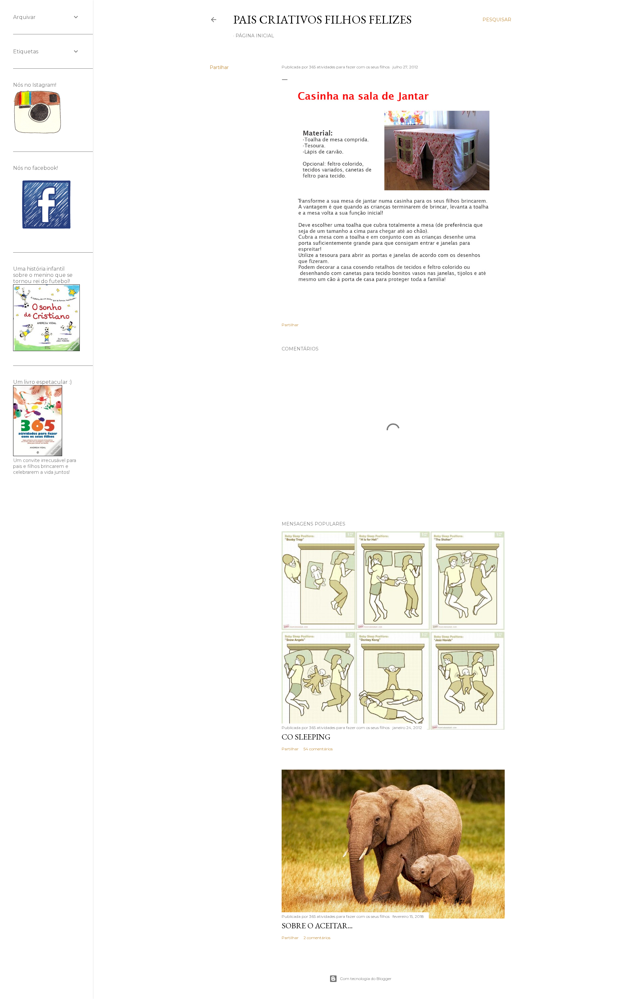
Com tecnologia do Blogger (366, 978)
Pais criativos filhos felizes (322, 19)
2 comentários (317, 937)
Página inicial (255, 36)
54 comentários (318, 748)
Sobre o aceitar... (317, 925)
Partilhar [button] (219, 67)
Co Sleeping (306, 737)
